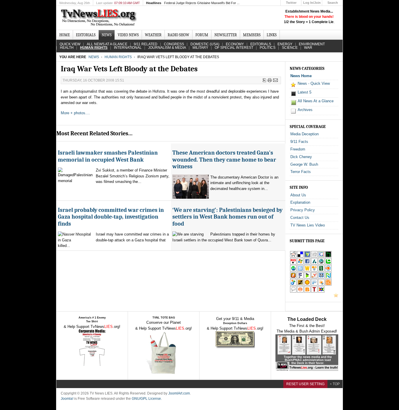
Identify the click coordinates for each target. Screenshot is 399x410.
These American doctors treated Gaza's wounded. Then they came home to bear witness (224, 159)
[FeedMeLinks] (300, 291)
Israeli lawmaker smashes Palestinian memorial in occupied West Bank (108, 156)
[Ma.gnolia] (307, 284)
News (94, 57)
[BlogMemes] (293, 291)
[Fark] (300, 277)
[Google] (321, 256)
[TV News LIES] (99, 18)
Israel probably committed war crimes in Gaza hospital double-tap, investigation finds (111, 217)
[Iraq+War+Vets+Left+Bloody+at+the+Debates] (314, 277)
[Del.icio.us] (300, 256)
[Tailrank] (314, 291)
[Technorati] (328, 263)
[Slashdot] (314, 263)
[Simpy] (314, 270)
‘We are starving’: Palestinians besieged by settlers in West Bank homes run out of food (227, 217)
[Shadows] (293, 284)
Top (336, 384)
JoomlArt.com (179, 393)
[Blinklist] (328, 270)
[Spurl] (300, 270)
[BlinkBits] (307, 291)
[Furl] (293, 277)
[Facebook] (307, 263)
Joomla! (67, 399)
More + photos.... (75, 113)
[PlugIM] (314, 284)
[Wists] (307, 270)
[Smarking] (321, 277)
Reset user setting (305, 384)
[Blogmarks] (307, 277)
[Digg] (314, 256)
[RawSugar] (300, 284)
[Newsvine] (321, 270)
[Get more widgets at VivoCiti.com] (307, 256)
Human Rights (118, 57)
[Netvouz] (328, 277)
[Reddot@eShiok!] (293, 263)
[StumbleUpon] (293, 270)
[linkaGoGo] (321, 291)
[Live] (300, 263)
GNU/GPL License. (147, 399)
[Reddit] (293, 256)
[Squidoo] (321, 284)
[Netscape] (321, 263)
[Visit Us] (336, 296)
